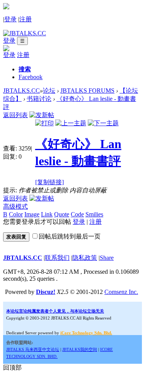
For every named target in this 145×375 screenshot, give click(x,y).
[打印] (44, 123)
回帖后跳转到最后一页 (70, 236)
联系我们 (57, 257)
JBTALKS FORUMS (87, 90)
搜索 (25, 69)
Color (16, 214)
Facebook (31, 77)
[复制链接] (49, 182)
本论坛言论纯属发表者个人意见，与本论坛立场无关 (55, 311)
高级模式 (15, 206)
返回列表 (15, 115)
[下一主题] (103, 123)
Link (47, 214)
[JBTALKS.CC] (24, 33)
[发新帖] (41, 115)
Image (31, 214)
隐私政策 (84, 257)
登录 (10, 19)
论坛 (49, 90)
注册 (25, 19)
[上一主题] (70, 123)
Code (77, 214)
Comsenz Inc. (121, 292)
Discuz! (45, 292)
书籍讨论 (39, 98)
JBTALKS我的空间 (79, 349)
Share (107, 257)
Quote (61, 214)
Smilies (94, 214)
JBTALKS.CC (21, 90)
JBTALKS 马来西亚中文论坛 (32, 349)
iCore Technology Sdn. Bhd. (86, 332)
